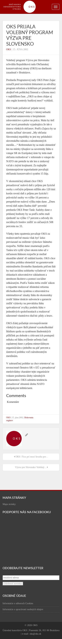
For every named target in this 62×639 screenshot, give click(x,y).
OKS (8, 49)
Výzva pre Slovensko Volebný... (30, 467)
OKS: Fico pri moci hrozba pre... (31, 456)
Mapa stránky (9, 504)
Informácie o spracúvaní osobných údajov (23, 609)
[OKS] (21, 1)
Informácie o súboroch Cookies (18, 603)
